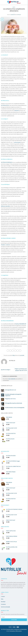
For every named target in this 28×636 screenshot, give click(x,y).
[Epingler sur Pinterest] (18, 350)
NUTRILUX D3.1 (5, 105)
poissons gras (17, 142)
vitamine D (16, 110)
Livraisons (3, 604)
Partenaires (12, 631)
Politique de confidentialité (20, 629)
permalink (22, 355)
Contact (3, 596)
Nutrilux (19, 14)
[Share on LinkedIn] (20, 350)
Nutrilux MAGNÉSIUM (20, 323)
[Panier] (22, 2)
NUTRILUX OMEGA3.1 (6, 162)
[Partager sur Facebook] (10, 350)
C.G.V (7, 631)
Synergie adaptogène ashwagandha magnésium (13, 395)
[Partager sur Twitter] (13, 350)
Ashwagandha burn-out (10, 389)
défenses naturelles (5, 206)
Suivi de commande (5, 606)
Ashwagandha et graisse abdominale (13, 403)
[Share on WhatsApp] (8, 350)
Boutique (3, 601)
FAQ (2, 599)
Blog (14, 7)
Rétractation (19, 631)
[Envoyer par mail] (15, 350)
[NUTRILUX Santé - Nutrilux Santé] (14, 2)
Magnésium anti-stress (10, 398)
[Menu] (2, 2)
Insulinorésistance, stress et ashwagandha (14, 407)
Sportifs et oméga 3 (5, 369)
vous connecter (11, 378)
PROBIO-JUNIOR (5, 244)
